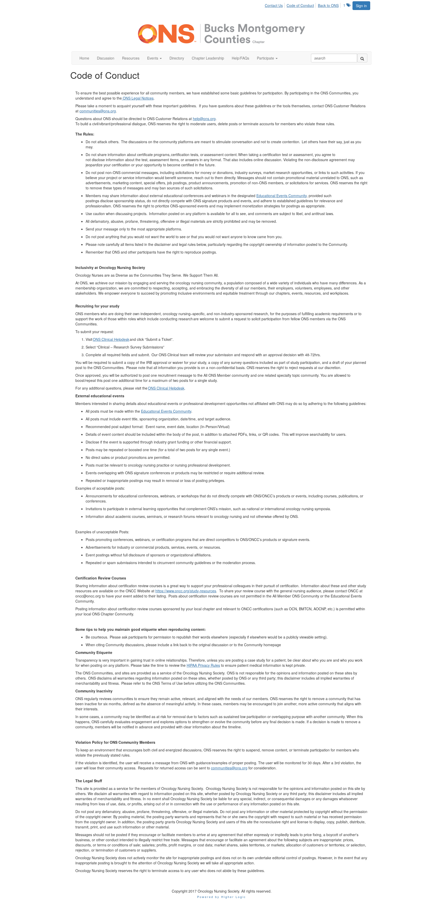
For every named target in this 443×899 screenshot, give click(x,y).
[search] (362, 58)
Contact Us (274, 5)
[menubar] (303, 4)
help (196, 118)
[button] (154, 58)
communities (89, 110)
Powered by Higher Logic (221, 897)
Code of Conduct (300, 5)
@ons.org (108, 110)
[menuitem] (275, 4)
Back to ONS (328, 5)
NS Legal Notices (140, 98)
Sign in (361, 5)
